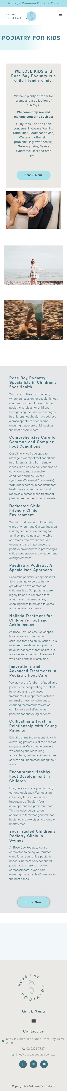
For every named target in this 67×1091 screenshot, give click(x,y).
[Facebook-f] (23, 1064)
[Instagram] (33, 1064)
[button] (33, 1021)
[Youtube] (44, 1064)
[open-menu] (60, 16)
